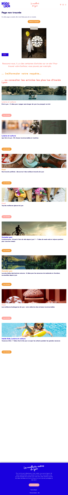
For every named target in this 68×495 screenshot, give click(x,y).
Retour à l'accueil (34, 21)
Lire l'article (6, 115)
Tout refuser (33, 489)
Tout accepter (34, 485)
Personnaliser (33, 492)
